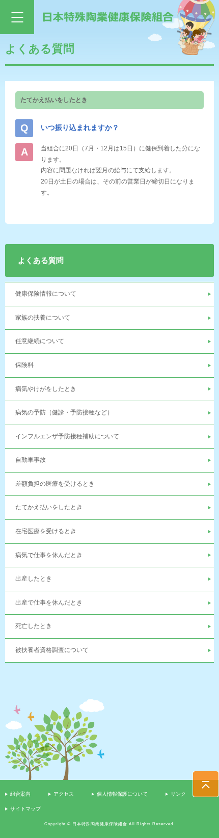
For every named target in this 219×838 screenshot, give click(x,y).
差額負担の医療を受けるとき (55, 483)
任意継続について (39, 341)
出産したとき (33, 578)
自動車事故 (30, 459)
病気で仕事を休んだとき (49, 555)
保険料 (24, 365)
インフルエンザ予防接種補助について (67, 436)
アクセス (63, 794)
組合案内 (20, 794)
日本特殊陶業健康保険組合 (108, 16)
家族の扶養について (42, 317)
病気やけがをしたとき (45, 388)
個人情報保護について (122, 794)
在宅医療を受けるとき (45, 531)
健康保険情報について (45, 293)
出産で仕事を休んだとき (49, 602)
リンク (178, 794)
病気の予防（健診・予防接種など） (64, 412)
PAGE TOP (206, 784)
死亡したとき (33, 626)
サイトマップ (25, 808)
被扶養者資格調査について (52, 649)
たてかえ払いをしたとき (49, 507)
